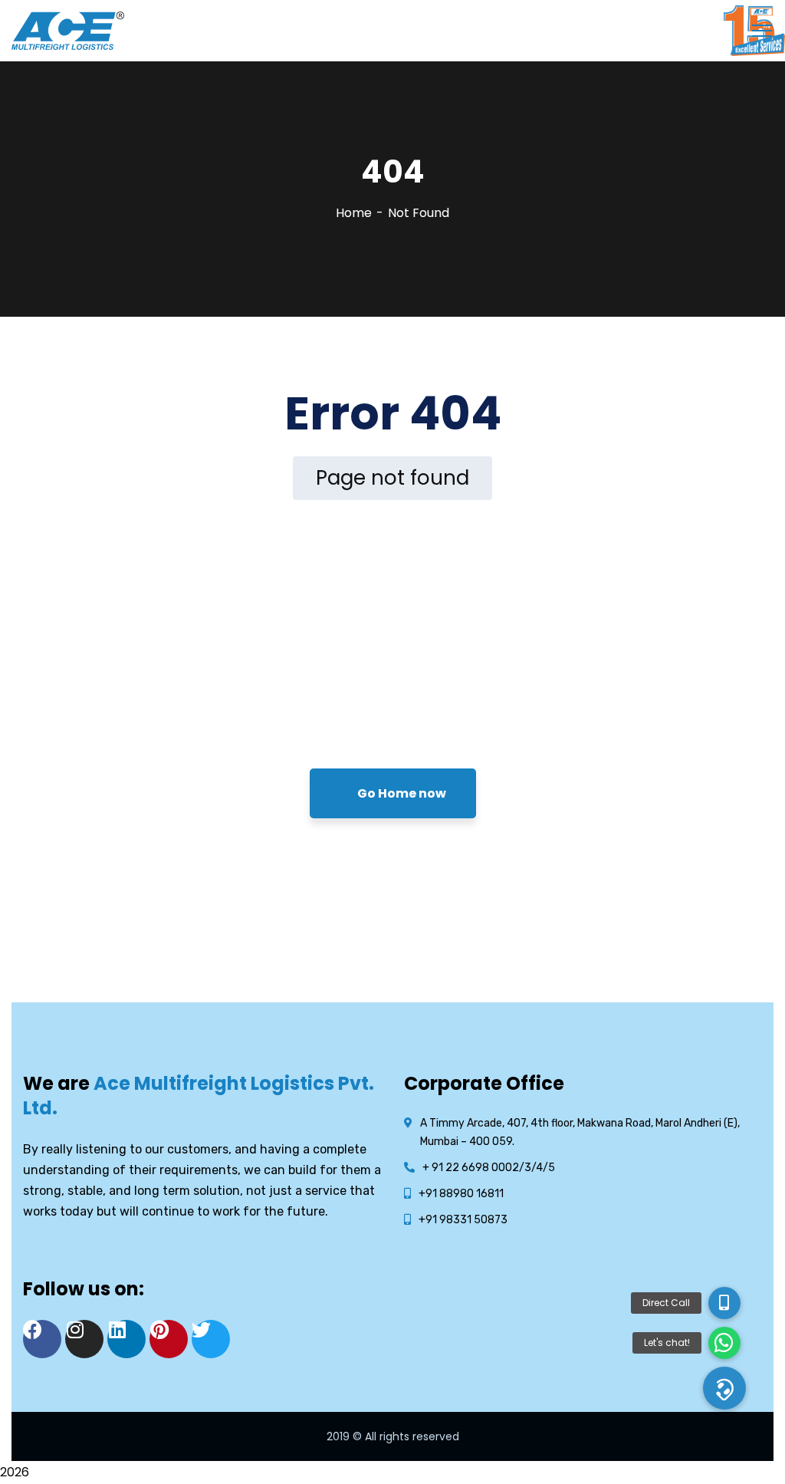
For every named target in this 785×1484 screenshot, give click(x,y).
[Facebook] (42, 1339)
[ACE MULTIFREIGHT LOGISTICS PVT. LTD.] (67, 29)
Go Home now (400, 793)
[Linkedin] (126, 1339)
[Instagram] (84, 1339)
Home (354, 213)
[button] (724, 1388)
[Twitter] (211, 1339)
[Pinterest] (168, 1339)
